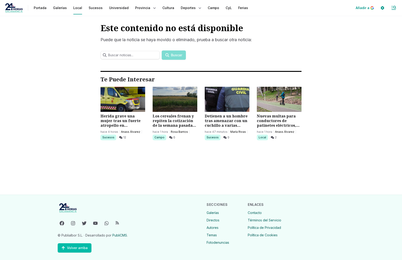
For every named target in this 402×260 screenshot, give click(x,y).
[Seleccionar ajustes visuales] (382, 8)
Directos (213, 220)
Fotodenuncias (218, 242)
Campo (160, 137)
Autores (212, 228)
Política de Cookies (263, 235)
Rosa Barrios (179, 131)
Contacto (255, 213)
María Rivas (238, 131)
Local (263, 137)
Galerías (60, 8)
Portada (40, 8)
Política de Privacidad (264, 228)
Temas (212, 235)
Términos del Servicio (264, 220)
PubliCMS (119, 235)
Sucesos (109, 137)
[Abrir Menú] (393, 8)
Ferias (243, 8)
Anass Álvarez (130, 131)
